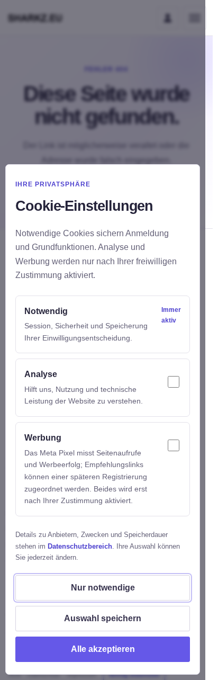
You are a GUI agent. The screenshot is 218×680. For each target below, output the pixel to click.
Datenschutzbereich (80, 546)
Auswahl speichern (102, 618)
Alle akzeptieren (103, 649)
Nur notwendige (103, 587)
